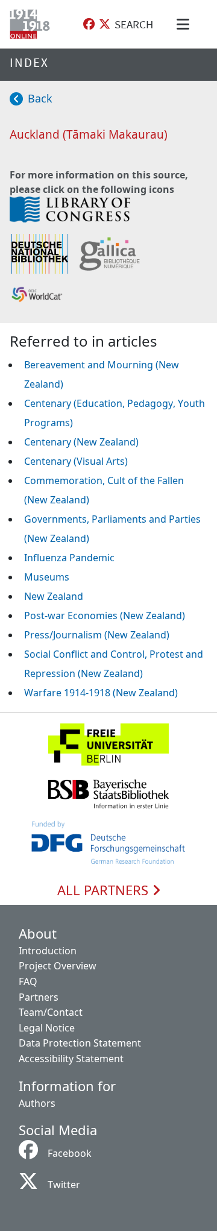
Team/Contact (51, 1012)
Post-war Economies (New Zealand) (104, 615)
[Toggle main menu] (185, 24)
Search (134, 24)
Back (40, 98)
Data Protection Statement (80, 1043)
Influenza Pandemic (69, 557)
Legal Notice (47, 1027)
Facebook (70, 1153)
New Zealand (53, 596)
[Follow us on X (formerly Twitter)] (104, 24)
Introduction (48, 950)
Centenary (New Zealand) (81, 442)
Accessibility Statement (71, 1058)
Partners (38, 997)
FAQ (28, 981)
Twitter (64, 1184)
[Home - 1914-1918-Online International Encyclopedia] (32, 24)
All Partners (104, 890)
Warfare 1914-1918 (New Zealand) (101, 692)
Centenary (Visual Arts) (76, 461)
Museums (46, 577)
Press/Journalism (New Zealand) (96, 634)
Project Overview (57, 965)
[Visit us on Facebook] (89, 24)
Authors (37, 1103)
